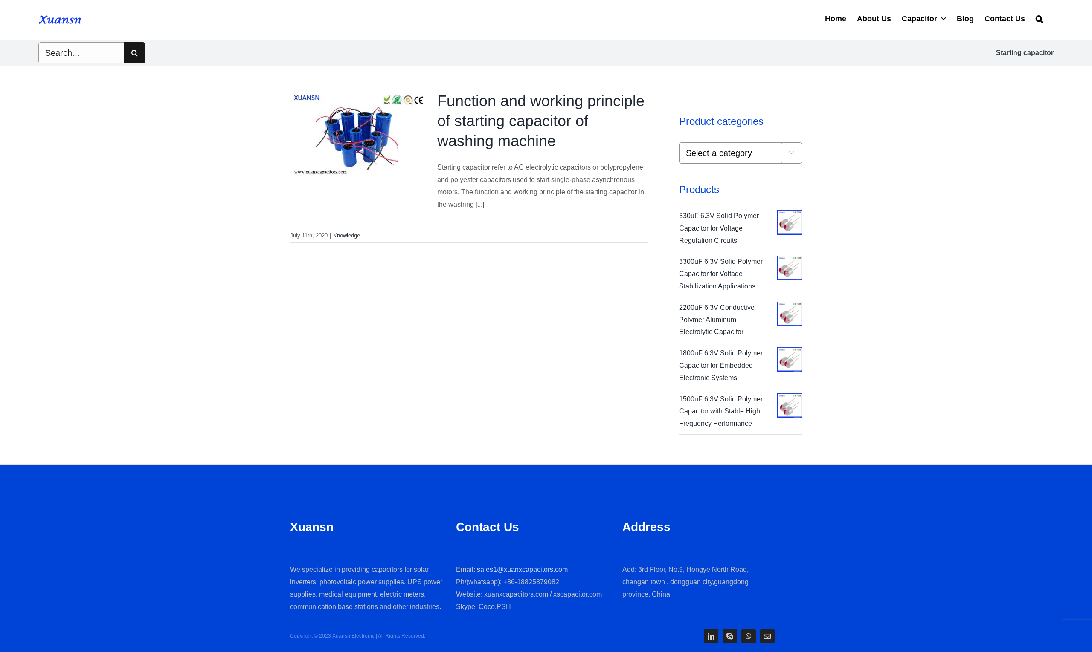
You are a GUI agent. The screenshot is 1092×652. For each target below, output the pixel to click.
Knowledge (346, 235)
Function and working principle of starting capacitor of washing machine (541, 121)
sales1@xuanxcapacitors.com (522, 569)
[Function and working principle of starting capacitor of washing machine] (358, 134)
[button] (1039, 18)
